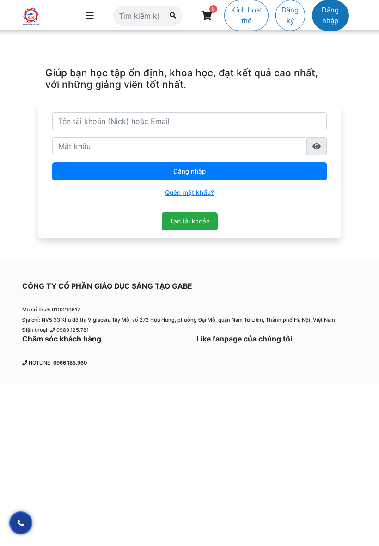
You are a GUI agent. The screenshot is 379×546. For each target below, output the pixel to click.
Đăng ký (290, 15)
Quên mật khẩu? (189, 192)
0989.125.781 (72, 330)
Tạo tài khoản (190, 221)
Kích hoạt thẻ (246, 15)
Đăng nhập (330, 15)
